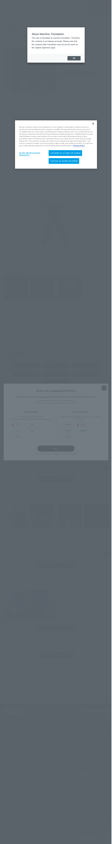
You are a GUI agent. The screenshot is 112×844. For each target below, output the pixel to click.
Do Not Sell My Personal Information (29, 154)
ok (74, 58)
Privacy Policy (79, 145)
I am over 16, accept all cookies (64, 161)
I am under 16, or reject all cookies (65, 153)
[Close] (93, 124)
